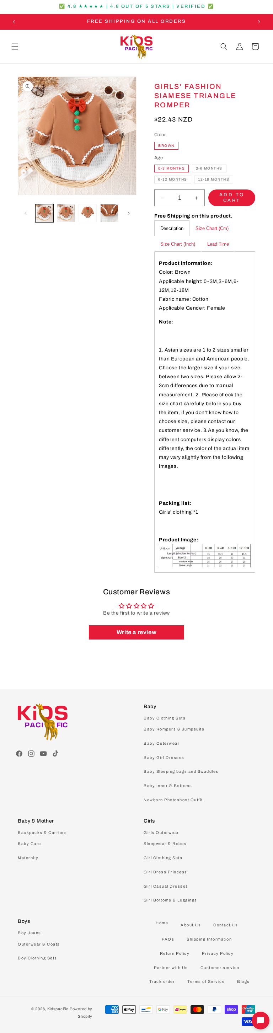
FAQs (168, 939)
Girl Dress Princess (165, 872)
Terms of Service (206, 981)
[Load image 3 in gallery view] (88, 213)
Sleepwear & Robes (165, 843)
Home (162, 923)
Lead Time (218, 244)
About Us (191, 925)
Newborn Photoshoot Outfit (173, 800)
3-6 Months (209, 168)
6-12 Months (172, 179)
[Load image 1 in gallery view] (44, 213)
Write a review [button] (136, 632)
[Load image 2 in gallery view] (66, 213)
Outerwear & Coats (39, 944)
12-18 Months (213, 179)
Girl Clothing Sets (163, 858)
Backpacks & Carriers (42, 832)
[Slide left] (25, 213)
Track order (162, 981)
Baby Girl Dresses (164, 757)
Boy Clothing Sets (37, 958)
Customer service (220, 967)
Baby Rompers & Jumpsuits (174, 729)
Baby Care (29, 843)
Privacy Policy (218, 953)
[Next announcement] (259, 22)
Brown (166, 146)
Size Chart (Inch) (177, 244)
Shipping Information (209, 939)
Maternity (28, 858)
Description (171, 228)
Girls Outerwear (161, 832)
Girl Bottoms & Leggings (170, 900)
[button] (15, 46)
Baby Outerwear (162, 743)
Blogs (243, 981)
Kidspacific (58, 1009)
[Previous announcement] (14, 22)
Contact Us (225, 925)
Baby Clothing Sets (165, 718)
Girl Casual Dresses (166, 886)
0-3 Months (171, 168)
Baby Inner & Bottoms (168, 785)
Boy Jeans (29, 933)
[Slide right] (128, 213)
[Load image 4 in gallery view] (109, 213)
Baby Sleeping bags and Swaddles (181, 771)
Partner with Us (171, 967)
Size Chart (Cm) (212, 228)
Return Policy (175, 953)
